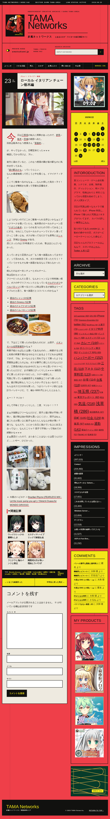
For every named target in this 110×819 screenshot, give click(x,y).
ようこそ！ (78, 455)
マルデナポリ (54, 282)
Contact (77, 464)
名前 (8, 654)
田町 (80, 417)
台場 (89, 379)
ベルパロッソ (13, 286)
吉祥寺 (86, 385)
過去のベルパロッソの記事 (23, 310)
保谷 (78, 380)
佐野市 (45, 572)
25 (85, 150)
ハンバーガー (88, 357)
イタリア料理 (27, 572)
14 (98, 139)
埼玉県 (88, 391)
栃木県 (22, 574)
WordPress (92, 325)
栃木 (19, 139)
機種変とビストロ (81, 571)
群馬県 (89, 424)
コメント (11, 612)
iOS (93, 316)
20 (94, 145)
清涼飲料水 (97, 412)
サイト (9, 679)
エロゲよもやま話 (81, 492)
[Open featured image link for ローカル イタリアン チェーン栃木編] (35, 109)
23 (76, 150)
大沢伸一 (15, 574)
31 (80, 155)
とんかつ (83, 329)
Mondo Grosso (15, 572)
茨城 (26, 139)
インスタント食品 (88, 334)
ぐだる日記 (20, 66)
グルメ (23, 76)
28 (98, 150)
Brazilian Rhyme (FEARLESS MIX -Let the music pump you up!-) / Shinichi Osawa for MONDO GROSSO (36, 501)
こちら (85, 222)
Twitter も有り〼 (81, 250)
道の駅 (34, 574)
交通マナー (97, 375)
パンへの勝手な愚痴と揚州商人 (86, 563)
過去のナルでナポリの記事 (23, 306)
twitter (80, 324)
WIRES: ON (100, 66)
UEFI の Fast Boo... (81, 539)
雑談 (38, 76)
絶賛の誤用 (78, 474)
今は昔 (78, 66)
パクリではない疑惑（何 (83, 604)
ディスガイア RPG (89, 352)
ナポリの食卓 (15, 227)
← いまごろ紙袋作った (13, 582)
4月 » (103, 161)
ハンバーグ (79, 363)
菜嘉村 (38, 143)
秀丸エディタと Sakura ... (84, 483)
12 (89, 139)
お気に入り (52, 66)
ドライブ (31, 76)
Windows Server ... (81, 511)
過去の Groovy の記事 (20, 302)
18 (85, 145)
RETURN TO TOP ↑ (96, 810)
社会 (94, 417)
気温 (86, 404)
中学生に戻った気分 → (55, 582)
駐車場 (92, 435)
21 (98, 145)
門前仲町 (82, 434)
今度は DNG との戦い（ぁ (84, 580)
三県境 (25, 135)
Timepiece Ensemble (88, 320)
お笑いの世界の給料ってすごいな (87, 529)
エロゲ (41, 66)
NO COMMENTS (61, 573)
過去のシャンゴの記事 (20, 298)
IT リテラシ (78, 520)
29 (103, 150)
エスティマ (92, 338)
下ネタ (93, 368)
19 (89, 145)
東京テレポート (88, 397)
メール (9, 666)
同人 (32, 66)
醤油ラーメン (90, 430)
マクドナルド (93, 363)
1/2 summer (81, 316)
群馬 (58, 135)
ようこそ (8, 66)
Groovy (23, 239)
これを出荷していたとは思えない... (87, 502)
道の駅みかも (15, 170)
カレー (90, 343)
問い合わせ (66, 66)
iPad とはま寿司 (80, 596)
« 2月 (76, 161)
